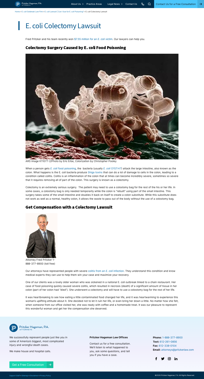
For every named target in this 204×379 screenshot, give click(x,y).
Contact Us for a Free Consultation (176, 4)
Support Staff (14, 376)
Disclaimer (34, 376)
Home (17, 11)
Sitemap (25, 376)
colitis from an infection (106, 270)
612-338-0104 (168, 345)
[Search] (149, 4)
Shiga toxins (95, 172)
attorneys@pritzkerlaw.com (177, 349)
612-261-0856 (168, 341)
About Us (76, 4)
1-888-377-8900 (172, 337)
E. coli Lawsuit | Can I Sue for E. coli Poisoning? (64, 11)
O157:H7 (112, 168)
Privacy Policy (45, 376)
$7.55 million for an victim (93, 39)
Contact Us (131, 4)
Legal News (114, 4)
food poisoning (63, 168)
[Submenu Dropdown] (83, 4)
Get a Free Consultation (28, 364)
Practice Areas (94, 4)
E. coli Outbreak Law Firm (32, 11)
